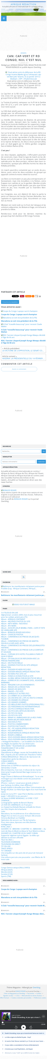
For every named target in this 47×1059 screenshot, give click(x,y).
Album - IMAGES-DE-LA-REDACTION (15, 687)
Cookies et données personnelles (21, 998)
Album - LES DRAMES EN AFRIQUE (14, 700)
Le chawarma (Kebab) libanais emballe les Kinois (21, 807)
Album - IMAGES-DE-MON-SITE (13, 689)
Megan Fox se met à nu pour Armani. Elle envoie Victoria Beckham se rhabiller (21, 817)
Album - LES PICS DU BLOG (12, 713)
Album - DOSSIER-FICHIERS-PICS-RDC (16, 669)
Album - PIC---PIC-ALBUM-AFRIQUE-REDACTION (20, 728)
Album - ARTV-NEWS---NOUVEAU (14, 623)
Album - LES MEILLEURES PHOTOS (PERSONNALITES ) (22, 704)
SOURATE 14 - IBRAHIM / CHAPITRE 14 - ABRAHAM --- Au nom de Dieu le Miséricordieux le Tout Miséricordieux (23, 830)
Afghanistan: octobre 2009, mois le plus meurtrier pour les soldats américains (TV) (21, 616)
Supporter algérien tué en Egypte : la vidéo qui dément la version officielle (20, 836)
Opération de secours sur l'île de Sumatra (18, 820)
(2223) (6, 872)
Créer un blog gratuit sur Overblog (14, 993)
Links (3, 811)
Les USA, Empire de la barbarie (13, 809)
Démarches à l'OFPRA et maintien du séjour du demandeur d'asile (20, 766)
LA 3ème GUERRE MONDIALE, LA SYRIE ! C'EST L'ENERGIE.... (19, 799)
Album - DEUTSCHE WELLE (12, 663)
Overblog (36, 987)
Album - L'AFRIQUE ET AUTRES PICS (15, 693)
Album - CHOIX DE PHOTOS (12, 634)
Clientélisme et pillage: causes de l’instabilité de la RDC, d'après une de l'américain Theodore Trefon (21, 753)
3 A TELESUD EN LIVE (9, 612)
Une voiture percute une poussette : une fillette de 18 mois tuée (23, 858)
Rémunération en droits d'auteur (32, 996)
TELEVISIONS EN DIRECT (11, 844)
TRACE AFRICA (6, 848)
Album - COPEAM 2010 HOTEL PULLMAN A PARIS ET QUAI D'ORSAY (22, 655)
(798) (6, 876)
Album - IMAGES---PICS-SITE (12, 691)
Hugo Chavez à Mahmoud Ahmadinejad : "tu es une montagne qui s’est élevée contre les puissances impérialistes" (22, 778)
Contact (39, 993)
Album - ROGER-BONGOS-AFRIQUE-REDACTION (20, 733)
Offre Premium (4, 998)
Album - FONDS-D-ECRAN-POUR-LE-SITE (17, 676)
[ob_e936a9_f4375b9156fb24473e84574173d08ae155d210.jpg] (23, 79)
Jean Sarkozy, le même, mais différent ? (17, 785)
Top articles (30, 993)
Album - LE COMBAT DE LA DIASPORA (16, 695)
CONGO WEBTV (7, 761)
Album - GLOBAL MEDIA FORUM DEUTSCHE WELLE (21, 678)
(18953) (15, 867)
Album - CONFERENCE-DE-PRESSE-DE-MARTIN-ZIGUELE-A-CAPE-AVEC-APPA (20, 642)
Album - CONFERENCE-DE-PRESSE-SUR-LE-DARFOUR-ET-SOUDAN (22, 651)
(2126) (7, 874)
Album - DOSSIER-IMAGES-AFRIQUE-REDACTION (20, 671)
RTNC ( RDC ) (6, 826)
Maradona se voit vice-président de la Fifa (19, 897)
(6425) (7, 870)
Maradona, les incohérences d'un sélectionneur (20, 813)
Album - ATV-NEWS (8, 626)
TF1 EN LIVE (5, 846)
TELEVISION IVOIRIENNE (10, 842)
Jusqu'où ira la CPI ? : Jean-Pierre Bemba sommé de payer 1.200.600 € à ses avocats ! (22, 795)
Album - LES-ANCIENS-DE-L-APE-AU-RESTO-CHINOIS (22, 698)
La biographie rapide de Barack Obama (17, 802)
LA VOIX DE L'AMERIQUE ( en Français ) (16, 805)
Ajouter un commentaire (19, 369)
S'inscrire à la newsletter (10, 302)
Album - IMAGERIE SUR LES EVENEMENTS (17, 685)
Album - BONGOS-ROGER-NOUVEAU (15, 632)
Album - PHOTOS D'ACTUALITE (13, 726)
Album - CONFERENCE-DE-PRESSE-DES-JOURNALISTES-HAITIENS (23, 646)
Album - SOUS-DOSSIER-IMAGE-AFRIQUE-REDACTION (22, 737)
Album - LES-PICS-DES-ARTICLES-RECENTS (18, 711)
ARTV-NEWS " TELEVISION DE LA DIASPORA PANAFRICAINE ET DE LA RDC (18, 747)
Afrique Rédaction (23, 4)
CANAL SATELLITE (8, 750)
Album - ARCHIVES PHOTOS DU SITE (15, 621)
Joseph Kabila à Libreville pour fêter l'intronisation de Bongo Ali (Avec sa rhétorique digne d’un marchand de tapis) (23, 789)
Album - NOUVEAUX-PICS (11, 722)
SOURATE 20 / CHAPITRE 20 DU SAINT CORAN (19, 833)
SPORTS (23, 53)
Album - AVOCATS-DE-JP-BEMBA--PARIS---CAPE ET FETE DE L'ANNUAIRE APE (23, 629)
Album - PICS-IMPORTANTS (12, 730)
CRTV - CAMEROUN (9, 763)
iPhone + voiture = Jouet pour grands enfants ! (20, 783)
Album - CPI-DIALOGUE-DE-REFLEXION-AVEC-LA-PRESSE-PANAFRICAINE (20, 659)
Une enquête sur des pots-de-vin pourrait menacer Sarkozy (22, 854)
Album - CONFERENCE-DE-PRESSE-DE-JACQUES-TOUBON (20, 638)
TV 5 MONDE (6, 850)
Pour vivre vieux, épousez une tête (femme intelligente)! (18, 823)
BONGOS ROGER (21, 499)
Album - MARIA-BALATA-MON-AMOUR (16, 719)
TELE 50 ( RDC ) (7, 840)
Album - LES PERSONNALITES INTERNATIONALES (20, 706)
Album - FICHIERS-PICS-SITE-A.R (13, 674)
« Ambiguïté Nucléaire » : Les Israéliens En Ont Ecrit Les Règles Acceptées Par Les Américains (22, 742)
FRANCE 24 (5, 774)
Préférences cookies (40, 998)
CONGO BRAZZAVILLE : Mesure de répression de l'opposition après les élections (20, 758)
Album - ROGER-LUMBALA (11, 735)
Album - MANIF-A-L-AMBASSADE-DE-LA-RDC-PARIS (21, 717)
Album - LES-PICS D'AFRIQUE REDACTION (17, 709)
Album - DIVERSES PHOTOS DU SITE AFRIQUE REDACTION (19, 666)
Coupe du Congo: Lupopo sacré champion (19, 889)
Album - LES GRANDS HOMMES (13, 702)
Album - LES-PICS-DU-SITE (11, 715)
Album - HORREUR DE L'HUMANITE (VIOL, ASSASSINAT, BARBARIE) (23, 681)
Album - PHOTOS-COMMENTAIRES (15, 724)
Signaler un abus (8, 996)
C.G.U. (18, 996)
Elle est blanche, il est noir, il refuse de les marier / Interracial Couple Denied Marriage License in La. (21, 771)
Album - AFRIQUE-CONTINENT (13, 619)
